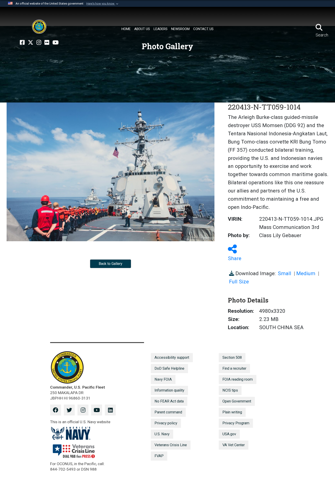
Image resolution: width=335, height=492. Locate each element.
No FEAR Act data (169, 401)
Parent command (168, 412)
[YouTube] (55, 42)
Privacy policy (166, 423)
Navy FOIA (163, 379)
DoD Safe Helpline (169, 368)
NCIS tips (230, 390)
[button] (102, 3)
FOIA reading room (237, 379)
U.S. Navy (162, 434)
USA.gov (229, 434)
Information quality (169, 390)
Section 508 (232, 357)
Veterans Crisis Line (171, 445)
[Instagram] (38, 42)
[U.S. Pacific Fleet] (39, 27)
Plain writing (232, 412)
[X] (30, 42)
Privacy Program (235, 423)
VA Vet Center (233, 445)
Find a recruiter (234, 368)
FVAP (159, 456)
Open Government (236, 401)
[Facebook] (22, 42)
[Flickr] (46, 42)
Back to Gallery (110, 263)
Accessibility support (172, 357)
